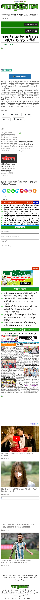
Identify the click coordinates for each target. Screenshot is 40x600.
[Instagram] (26, 189)
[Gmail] (30, 189)
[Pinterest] (22, 189)
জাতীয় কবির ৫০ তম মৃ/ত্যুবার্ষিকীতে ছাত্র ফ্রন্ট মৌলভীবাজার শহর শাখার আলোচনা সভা (20, 294)
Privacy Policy (20, 580)
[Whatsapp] (9, 189)
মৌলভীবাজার (12, 578)
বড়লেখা (5, 578)
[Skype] (17, 189)
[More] (35, 189)
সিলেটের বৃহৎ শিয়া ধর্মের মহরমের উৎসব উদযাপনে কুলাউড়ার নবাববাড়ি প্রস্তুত (26, 144)
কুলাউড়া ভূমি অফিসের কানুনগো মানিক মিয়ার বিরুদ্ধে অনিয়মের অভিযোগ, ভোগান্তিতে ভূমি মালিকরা (20, 317)
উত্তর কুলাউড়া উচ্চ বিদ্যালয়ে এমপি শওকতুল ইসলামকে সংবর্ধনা (22, 220)
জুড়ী (36, 576)
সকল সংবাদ (16, 576)
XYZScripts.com (31, 599)
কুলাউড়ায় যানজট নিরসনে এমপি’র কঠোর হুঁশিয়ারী (18, 212)
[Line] (13, 189)
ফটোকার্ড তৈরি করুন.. (21, 76)
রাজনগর (20, 578)
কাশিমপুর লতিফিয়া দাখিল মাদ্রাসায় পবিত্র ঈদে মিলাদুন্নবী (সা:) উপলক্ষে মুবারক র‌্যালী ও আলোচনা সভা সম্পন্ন (20, 309)
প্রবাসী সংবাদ (33, 578)
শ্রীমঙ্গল (26, 578)
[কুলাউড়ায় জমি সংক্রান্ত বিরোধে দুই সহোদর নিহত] (10, 142)
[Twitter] (4, 189)
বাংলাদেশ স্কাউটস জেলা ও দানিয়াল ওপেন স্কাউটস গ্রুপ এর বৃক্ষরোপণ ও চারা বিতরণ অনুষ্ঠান (19, 301)
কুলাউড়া (35, 202)
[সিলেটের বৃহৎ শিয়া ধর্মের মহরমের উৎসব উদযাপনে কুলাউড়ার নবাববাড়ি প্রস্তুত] (27, 136)
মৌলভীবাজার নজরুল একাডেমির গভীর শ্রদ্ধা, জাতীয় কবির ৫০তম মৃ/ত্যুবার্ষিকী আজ (20, 324)
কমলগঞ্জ (24, 576)
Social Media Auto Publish (12, 599)
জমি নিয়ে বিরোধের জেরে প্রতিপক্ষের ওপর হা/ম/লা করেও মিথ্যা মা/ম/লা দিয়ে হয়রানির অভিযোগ (8, 167)
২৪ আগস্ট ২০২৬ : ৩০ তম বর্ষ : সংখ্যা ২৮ (20, 333)
